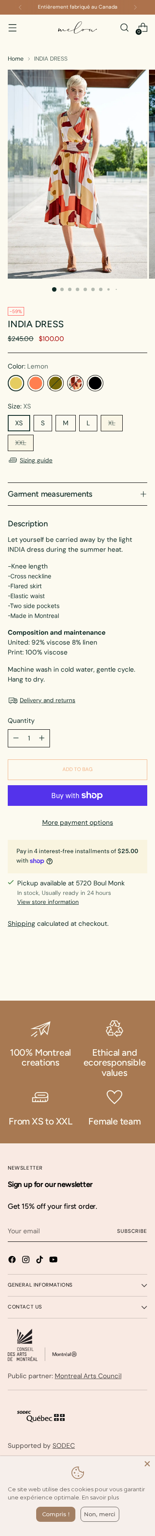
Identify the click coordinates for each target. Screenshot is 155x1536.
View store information (48, 902)
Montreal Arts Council (88, 1376)
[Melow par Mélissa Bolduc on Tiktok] (40, 1261)
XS (19, 423)
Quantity (21, 720)
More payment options (77, 822)
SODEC (64, 1445)
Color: (28, 366)
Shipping (21, 923)
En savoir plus (100, 1497)
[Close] (147, 1463)
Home (16, 58)
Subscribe (132, 1231)
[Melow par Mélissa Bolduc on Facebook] (13, 1261)
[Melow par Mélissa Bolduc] (77, 28)
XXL (20, 443)
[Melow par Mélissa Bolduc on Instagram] (27, 1261)
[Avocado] (55, 383)
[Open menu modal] (12, 28)
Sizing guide (36, 460)
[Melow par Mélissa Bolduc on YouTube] (54, 1261)
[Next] (135, 7)
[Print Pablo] (75, 383)
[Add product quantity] (42, 738)
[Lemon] (16, 383)
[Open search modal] (124, 28)
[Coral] (36, 383)
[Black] (95, 383)
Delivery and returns (47, 700)
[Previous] (20, 7)
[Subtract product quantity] (16, 738)
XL (111, 423)
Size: (19, 406)
